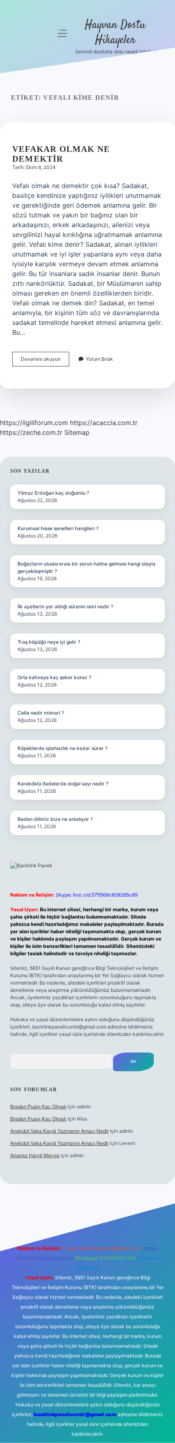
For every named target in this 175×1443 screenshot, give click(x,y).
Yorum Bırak (99, 359)
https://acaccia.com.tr (104, 423)
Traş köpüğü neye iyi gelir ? (49, 642)
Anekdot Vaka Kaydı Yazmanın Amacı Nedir (59, 1131)
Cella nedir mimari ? (41, 713)
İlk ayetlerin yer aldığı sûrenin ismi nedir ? (65, 606)
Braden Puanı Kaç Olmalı (38, 1106)
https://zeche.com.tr (31, 432)
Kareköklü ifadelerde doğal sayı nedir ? (63, 784)
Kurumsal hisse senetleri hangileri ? (58, 528)
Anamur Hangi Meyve (34, 1155)
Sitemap (77, 432)
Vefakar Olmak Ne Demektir (61, 154)
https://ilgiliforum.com (34, 423)
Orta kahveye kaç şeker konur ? (54, 677)
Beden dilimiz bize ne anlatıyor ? (55, 819)
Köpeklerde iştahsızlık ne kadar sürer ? (62, 748)
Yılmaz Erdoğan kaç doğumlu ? (53, 493)
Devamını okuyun (45, 360)
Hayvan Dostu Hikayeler (115, 32)
